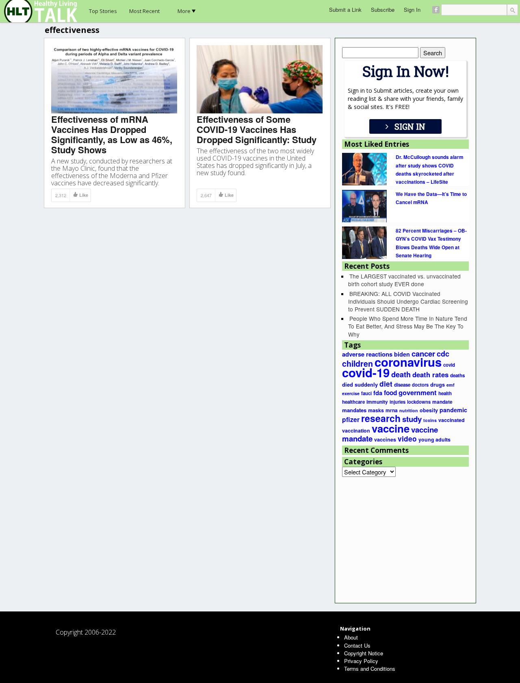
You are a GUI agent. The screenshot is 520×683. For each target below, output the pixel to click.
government (418, 392)
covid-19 (366, 372)
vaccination (356, 430)
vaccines (385, 439)
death (401, 374)
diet (385, 383)
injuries (397, 401)
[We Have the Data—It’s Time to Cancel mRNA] (364, 205)
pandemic (453, 410)
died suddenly (360, 384)
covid (449, 364)
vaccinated (451, 420)
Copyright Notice (363, 653)
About (351, 637)
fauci (366, 393)
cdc (443, 353)
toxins (430, 420)
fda (377, 392)
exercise (351, 393)
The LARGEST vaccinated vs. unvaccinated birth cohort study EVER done (404, 280)
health (445, 393)
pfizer (351, 419)
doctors (420, 384)
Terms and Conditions (369, 668)
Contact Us (357, 645)
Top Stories (103, 11)
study (412, 418)
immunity (377, 401)
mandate (442, 401)
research (381, 418)
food (390, 392)
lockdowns (419, 401)
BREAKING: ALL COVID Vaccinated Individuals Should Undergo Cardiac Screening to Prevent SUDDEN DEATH (408, 301)
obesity (429, 410)
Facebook (436, 10)
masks (376, 410)
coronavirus (408, 361)
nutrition (408, 410)
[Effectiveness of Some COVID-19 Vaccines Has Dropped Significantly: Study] (260, 79)
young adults (434, 439)
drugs (437, 384)
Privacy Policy (361, 661)
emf (450, 385)
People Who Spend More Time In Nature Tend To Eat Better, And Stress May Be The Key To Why (407, 326)
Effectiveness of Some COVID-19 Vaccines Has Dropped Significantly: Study (256, 129)
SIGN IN (409, 126)
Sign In (412, 9)
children (357, 363)
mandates (354, 410)
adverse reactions (367, 354)
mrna (392, 410)
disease (402, 384)
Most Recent (144, 11)
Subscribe (382, 9)
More (184, 11)
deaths (457, 375)
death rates (430, 374)
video (407, 438)
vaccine (391, 428)
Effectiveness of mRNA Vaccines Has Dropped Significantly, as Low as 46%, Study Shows (111, 134)
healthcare (353, 401)
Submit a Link (345, 9)
